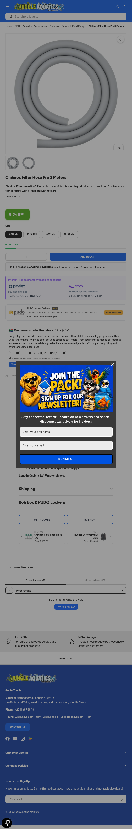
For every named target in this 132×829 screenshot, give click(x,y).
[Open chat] (7, 823)
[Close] (112, 365)
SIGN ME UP (66, 459)
